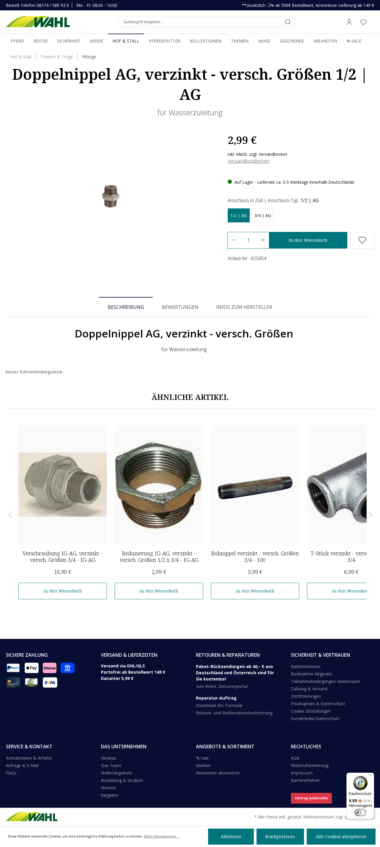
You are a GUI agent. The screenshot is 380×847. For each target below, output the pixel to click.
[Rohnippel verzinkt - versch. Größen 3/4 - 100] (255, 484)
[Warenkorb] (372, 22)
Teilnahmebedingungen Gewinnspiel (325, 681)
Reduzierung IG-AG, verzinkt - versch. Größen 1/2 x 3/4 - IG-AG (159, 556)
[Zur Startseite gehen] (38, 22)
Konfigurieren (280, 836)
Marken (203, 765)
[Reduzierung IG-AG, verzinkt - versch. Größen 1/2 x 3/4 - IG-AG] (159, 484)
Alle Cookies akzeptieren (341, 836)
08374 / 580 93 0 (53, 5)
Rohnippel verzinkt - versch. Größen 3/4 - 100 (255, 556)
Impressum (302, 773)
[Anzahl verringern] (233, 240)
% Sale (202, 758)
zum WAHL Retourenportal (222, 686)
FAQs (11, 773)
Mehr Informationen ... (161, 836)
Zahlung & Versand (309, 689)
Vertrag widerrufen (311, 798)
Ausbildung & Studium (122, 780)
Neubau (108, 758)
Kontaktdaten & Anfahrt (29, 758)
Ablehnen (231, 836)
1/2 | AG (238, 215)
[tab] (126, 307)
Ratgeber (109, 795)
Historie (108, 788)
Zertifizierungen (306, 696)
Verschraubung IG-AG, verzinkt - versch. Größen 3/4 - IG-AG (63, 556)
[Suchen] (288, 22)
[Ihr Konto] (349, 22)
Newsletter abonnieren (218, 773)
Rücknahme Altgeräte (311, 674)
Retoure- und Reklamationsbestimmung (234, 713)
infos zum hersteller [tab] (244, 307)
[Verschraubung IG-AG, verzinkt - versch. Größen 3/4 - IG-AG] (62, 484)
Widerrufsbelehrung (309, 765)
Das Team (111, 765)
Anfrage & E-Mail (22, 765)
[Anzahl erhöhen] (263, 240)
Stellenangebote (116, 773)
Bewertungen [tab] (180, 307)
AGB (295, 758)
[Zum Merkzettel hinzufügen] (362, 240)
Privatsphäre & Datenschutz (318, 703)
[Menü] (370, 776)
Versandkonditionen (249, 161)
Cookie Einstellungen (311, 711)
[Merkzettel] (363, 22)
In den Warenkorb (308, 240)
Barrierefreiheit (305, 780)
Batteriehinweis (306, 666)
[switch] (360, 812)
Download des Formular (219, 705)
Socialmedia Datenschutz (315, 718)
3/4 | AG (262, 215)
